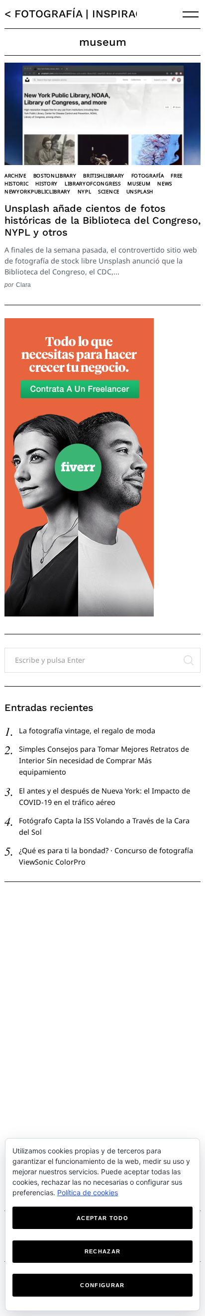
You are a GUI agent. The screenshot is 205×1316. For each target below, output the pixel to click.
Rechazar (103, 1251)
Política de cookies (87, 1192)
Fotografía (147, 175)
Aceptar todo (102, 1218)
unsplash (140, 191)
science (108, 191)
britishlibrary (103, 175)
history (46, 183)
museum (138, 183)
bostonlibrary (55, 175)
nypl (85, 191)
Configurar (102, 1285)
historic (16, 183)
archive (15, 175)
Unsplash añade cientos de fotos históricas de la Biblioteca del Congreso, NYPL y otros (102, 220)
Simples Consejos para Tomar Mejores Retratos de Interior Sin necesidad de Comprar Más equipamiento (104, 760)
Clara (23, 284)
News (164, 183)
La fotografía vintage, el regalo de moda (87, 730)
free (177, 175)
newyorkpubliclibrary (37, 191)
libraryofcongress (93, 183)
